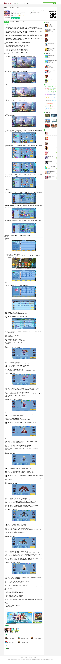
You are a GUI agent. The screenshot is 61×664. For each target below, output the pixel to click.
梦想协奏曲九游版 (50, 151)
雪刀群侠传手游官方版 (50, 103)
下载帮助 (30, 657)
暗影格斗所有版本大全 (48, 127)
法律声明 (26, 657)
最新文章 (51, 0)
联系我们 (35, 657)
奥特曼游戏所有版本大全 (48, 122)
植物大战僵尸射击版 (51, 55)
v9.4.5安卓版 (35, 638)
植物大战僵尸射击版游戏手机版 (52, 60)
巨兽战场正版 (51, 106)
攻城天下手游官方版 (6, 632)
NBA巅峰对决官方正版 (51, 176)
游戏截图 (12, 21)
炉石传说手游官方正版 (49, 86)
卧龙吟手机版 (48, 97)
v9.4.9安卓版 (22, 642)
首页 (4, 5)
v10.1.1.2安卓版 (23, 638)
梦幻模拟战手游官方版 (51, 43)
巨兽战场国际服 (52, 94)
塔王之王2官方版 (51, 65)
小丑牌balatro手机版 (51, 70)
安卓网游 (7, 5)
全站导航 (5, 0)
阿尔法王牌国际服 (50, 161)
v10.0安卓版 (9, 642)
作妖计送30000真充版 (51, 29)
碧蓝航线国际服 (48, 100)
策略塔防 (10, 5)
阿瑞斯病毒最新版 (50, 156)
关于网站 (22, 657)
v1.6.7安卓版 (9, 638)
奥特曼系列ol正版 (11, 632)
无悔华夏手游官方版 (51, 24)
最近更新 (56, 0)
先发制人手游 (52, 88)
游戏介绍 (6, 21)
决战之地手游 (50, 79)
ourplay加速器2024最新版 (51, 166)
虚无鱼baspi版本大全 (54, 122)
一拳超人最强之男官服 (51, 171)
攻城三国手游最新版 (51, 48)
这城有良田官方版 (16, 632)
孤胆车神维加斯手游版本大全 (55, 127)
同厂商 (17, 21)
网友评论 (23, 21)
